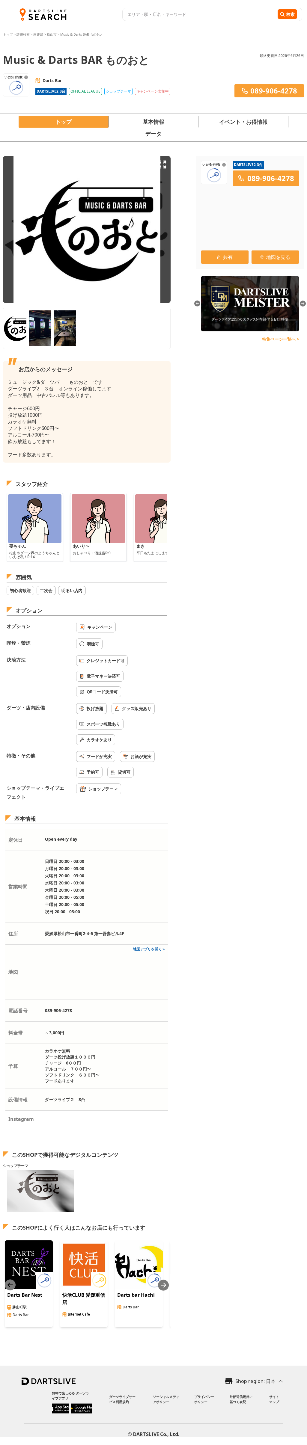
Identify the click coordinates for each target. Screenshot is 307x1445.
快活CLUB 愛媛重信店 (83, 1298)
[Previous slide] (10, 1285)
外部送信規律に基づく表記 (241, 1399)
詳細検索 (23, 34)
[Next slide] (163, 1285)
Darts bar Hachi (136, 1295)
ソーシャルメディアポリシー (166, 1399)
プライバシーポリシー (204, 1399)
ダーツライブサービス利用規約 (122, 1399)
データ (153, 133)
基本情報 (153, 121)
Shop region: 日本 (255, 1381)
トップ (8, 34)
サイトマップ (274, 1399)
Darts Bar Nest (24, 1295)
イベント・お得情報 (243, 121)
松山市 (52, 34)
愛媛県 (38, 34)
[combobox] (199, 14)
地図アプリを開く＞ (149, 949)
